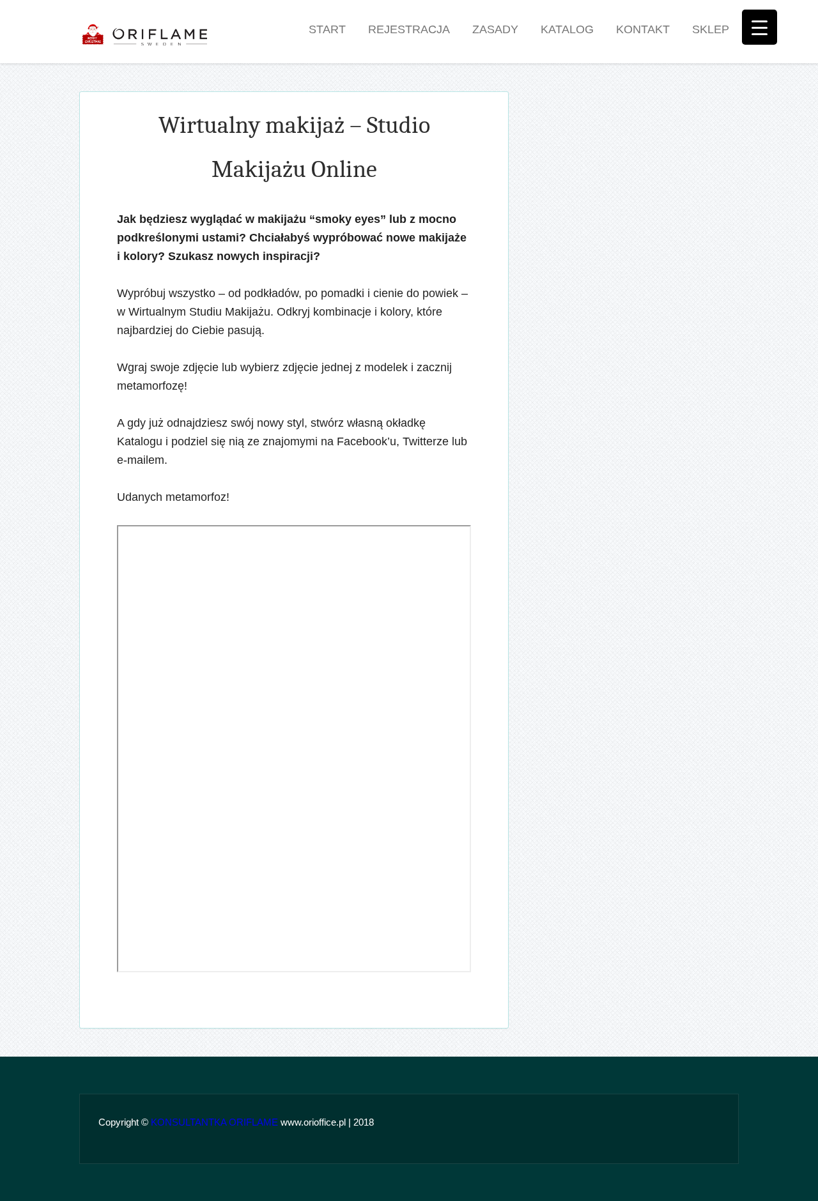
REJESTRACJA (409, 29)
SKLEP (710, 29)
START (327, 29)
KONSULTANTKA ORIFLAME (214, 1122)
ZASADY (495, 29)
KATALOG (567, 29)
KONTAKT (643, 29)
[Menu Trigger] (759, 27)
